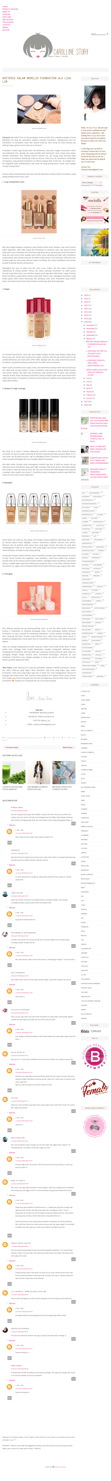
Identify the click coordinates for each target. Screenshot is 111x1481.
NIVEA (83, 888)
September (90, 335)
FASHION (97, 572)
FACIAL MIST (97, 568)
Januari (89, 398)
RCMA (83, 931)
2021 (86, 312)
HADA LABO (84, 822)
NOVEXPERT (85, 892)
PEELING (97, 629)
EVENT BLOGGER (87, 547)
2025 (86, 299)
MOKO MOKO (85, 879)
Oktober (89, 332)
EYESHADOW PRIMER (88, 561)
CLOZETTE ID (100, 525)
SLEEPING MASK (86, 655)
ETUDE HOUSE (85, 796)
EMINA (83, 792)
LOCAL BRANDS (86, 601)
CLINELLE (84, 765)
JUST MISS (84, 844)
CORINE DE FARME (87, 770)
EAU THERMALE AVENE (88, 787)
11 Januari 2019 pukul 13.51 (23, 1032)
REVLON (83, 935)
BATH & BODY (7, 20)
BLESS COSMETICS (87, 731)
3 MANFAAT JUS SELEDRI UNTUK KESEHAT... (12, 788)
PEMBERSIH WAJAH (87, 633)
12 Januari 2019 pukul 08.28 (19, 1369)
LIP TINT (84, 597)
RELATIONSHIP (96, 640)
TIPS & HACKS (7, 22)
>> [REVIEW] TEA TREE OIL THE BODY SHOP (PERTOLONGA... (96, 353)
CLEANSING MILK (87, 525)
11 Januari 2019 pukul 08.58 (19, 1246)
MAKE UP (6, 12)
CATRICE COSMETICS (87, 752)
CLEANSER (85, 521)
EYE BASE (101, 550)
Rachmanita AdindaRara (23, 933)
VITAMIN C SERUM (87, 676)
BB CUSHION (86, 507)
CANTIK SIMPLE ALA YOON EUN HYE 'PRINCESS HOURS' (96, 372)
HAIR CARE (6, 17)
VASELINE (84, 1005)
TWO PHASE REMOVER (88, 669)
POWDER (99, 633)
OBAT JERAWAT (86, 622)
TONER (97, 662)
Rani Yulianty (18, 1181)
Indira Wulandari (20, 1328)
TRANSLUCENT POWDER (89, 665)
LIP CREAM (95, 590)
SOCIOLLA (98, 655)
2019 (86, 319)
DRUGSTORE (85, 539)
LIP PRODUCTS (86, 593)
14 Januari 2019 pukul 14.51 (23, 1388)
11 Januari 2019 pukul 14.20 (23, 1311)
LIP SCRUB (98, 593)
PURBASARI (84, 927)
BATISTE (83, 722)
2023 (86, 305)
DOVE (83, 778)
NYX (82, 896)
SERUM (97, 644)
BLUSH (96, 507)
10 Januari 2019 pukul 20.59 (19, 936)
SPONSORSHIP (86, 658)
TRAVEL (5, 28)
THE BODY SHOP (86, 988)
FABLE (83, 800)
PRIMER (84, 637)
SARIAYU (84, 944)
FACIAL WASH (86, 572)
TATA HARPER (85, 979)
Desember (90, 325)
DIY (95, 536)
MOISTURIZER (86, 619)
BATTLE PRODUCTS (87, 500)
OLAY (82, 901)
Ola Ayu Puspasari (20, 1010)
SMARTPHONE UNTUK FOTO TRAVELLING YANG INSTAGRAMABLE (99, 460)
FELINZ (83, 805)
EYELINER (84, 557)
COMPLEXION (28, 738)
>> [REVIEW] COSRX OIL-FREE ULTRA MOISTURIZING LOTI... (95, 363)
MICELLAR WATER (87, 615)
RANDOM (84, 640)
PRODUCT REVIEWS (10, 9)
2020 (86, 315)
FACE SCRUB (85, 568)
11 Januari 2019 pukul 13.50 (23, 993)
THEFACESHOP (85, 997)
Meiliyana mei (18, 1138)
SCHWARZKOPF (86, 949)
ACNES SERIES (85, 700)
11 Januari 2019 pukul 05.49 (19, 1184)
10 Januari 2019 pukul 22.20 (19, 976)
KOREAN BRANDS (87, 586)
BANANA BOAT (85, 717)
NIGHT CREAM (99, 619)
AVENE (83, 713)
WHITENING (100, 676)
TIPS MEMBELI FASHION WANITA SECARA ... (37, 788)
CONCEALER (98, 529)
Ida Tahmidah (18, 973)
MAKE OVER (85, 866)
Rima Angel (16, 1366)
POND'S (83, 922)
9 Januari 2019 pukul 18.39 (19, 811)
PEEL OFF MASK (86, 629)
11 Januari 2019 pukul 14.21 (23, 1349)
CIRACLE (83, 761)
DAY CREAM (95, 532)
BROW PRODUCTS (87, 514)
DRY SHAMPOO (98, 539)
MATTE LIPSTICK (86, 611)
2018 (86, 322)
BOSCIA (83, 735)
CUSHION (85, 532)
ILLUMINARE (85, 835)
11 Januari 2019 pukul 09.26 (19, 1295)
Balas (73, 823)
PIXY (82, 918)
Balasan (12, 825)
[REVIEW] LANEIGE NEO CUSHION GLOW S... (62, 788)
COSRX (83, 774)
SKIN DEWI (84, 970)
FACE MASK (85, 565)
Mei (88, 385)
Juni (87, 382)
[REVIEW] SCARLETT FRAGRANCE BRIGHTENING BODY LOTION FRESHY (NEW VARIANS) (94, 474)
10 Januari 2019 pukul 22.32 (19, 1013)
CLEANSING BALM (98, 521)
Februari (89, 395)
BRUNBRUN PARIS (86, 744)
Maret (88, 392)
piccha (14, 1098)
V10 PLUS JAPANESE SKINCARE (90, 1001)
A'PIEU (83, 696)
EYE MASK (96, 554)
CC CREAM (100, 514)
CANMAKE (84, 748)
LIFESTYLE (6, 25)
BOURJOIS (84, 739)
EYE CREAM (85, 554)
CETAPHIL (84, 757)
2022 (86, 309)
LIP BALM (84, 590)
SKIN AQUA (84, 966)
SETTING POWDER (87, 647)
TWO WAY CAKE (86, 672)
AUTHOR (5, 30)
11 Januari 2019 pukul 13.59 (23, 1121)
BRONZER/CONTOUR (88, 511)
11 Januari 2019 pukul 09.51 (19, 1332)
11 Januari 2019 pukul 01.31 (19, 1141)
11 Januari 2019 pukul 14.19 (23, 1269)
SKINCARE (6, 15)
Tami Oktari (17, 893)
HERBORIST (84, 831)
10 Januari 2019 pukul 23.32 (19, 1055)
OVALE (83, 905)
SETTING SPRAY (86, 651)
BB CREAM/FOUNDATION (15, 738)
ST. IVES (83, 975)
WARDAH (84, 1018)
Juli (87, 378)
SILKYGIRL (84, 962)
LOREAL (83, 861)
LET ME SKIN (85, 857)
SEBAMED (84, 953)
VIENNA (83, 1010)
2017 (86, 402)
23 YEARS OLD (85, 691)
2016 (86, 405)
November (90, 329)
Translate (98, 185)
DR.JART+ (84, 783)
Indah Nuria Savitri (21, 1243)
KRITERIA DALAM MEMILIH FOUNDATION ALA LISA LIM (97, 344)
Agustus (89, 339)
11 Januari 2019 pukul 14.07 (23, 1161)
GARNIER (84, 813)
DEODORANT (86, 536)
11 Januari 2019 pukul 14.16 (23, 1203)
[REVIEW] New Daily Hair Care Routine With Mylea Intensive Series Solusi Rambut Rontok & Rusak (94, 423)
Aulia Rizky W (18, 1052)
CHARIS (84, 518)
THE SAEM (84, 992)
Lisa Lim (6, 86)
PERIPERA (84, 914)
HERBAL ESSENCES (87, 826)
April (88, 388)
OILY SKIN (98, 622)
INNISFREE (84, 840)
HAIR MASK (96, 575)
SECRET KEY (85, 957)
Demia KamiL (17, 807)
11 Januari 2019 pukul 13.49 (23, 956)
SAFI (82, 940)
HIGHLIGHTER (86, 579)
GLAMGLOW (85, 818)
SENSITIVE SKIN (86, 644)
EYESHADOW (95, 557)
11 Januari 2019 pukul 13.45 (23, 833)
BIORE (83, 726)
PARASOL (84, 909)
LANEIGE (83, 853)
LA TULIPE (84, 848)
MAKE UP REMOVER (87, 604)
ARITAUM (84, 709)
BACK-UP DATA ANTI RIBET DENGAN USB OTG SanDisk (98, 449)
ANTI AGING (85, 496)
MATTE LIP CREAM (100, 608)
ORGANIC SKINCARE (88, 626)
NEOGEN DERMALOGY (88, 883)
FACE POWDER (98, 565)
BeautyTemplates (61, 1467)
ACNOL (83, 704)
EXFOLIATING (100, 547)
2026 (86, 295)
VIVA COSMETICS (86, 1014)
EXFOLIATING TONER (88, 550)
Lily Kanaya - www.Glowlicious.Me (28, 1291)
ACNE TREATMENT (94, 493)
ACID (83, 493)
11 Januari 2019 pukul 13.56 (23, 1072)
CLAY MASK (94, 518)
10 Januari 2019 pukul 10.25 (19, 853)
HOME (5, 7)
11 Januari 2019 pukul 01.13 (19, 1101)
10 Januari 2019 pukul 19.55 (19, 896)
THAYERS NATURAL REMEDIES (90, 983)
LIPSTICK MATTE (95, 597)
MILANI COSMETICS (87, 874)
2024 (86, 302)
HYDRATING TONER (87, 583)
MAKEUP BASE (86, 608)
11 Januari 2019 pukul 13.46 (23, 916)
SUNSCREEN (98, 658)
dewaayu (15, 850)
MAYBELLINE (85, 870)
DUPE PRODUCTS (87, 543)
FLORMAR (84, 809)
